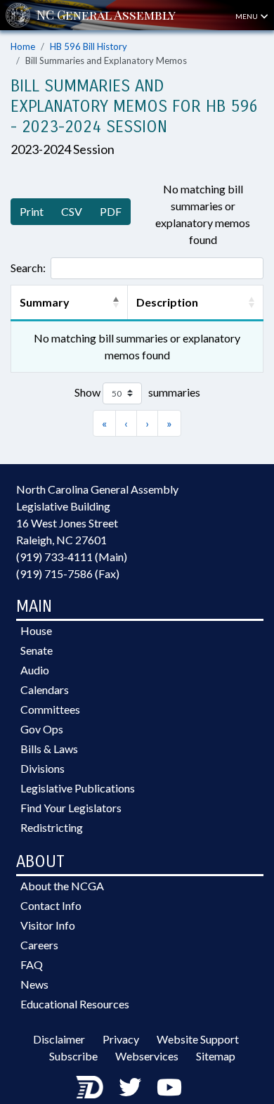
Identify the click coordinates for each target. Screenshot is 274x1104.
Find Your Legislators (71, 807)
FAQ (31, 964)
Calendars (44, 689)
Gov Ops (41, 729)
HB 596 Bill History (88, 46)
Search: (28, 267)
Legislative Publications (77, 788)
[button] (116, 302)
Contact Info (50, 905)
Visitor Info (47, 925)
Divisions (42, 768)
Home (23, 46)
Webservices (146, 1056)
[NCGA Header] (106, 15)
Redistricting (51, 827)
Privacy (121, 1039)
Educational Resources (74, 1003)
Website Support (198, 1039)
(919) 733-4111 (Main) (71, 556)
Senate (36, 650)
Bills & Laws (49, 748)
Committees (50, 709)
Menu (247, 16)
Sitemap (215, 1056)
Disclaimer (59, 1039)
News (34, 984)
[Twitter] (130, 1086)
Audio (34, 669)
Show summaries (137, 392)
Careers (39, 944)
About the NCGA (62, 885)
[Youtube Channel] (169, 1086)
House (36, 630)
